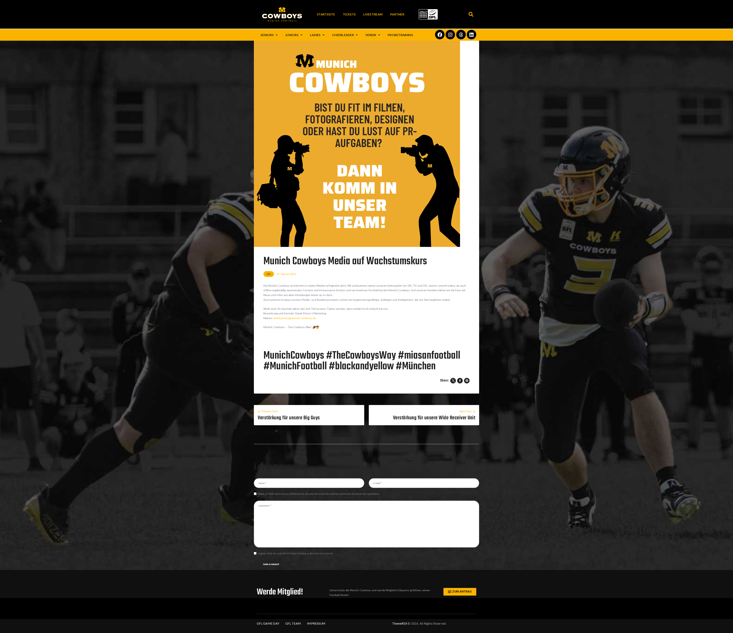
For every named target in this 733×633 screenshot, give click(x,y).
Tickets (349, 14)
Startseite (326, 14)
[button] (471, 14)
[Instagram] (450, 34)
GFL (268, 274)
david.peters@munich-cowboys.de (294, 318)
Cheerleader (343, 35)
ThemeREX (399, 623)
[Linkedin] (471, 34)
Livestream (373, 14)
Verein (370, 35)
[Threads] (461, 34)
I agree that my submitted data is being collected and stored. (295, 553)
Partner (397, 14)
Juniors (292, 35)
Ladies (315, 35)
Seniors (267, 35)
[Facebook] (440, 34)
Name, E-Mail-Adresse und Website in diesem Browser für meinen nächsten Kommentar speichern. (319, 493)
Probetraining (400, 35)
